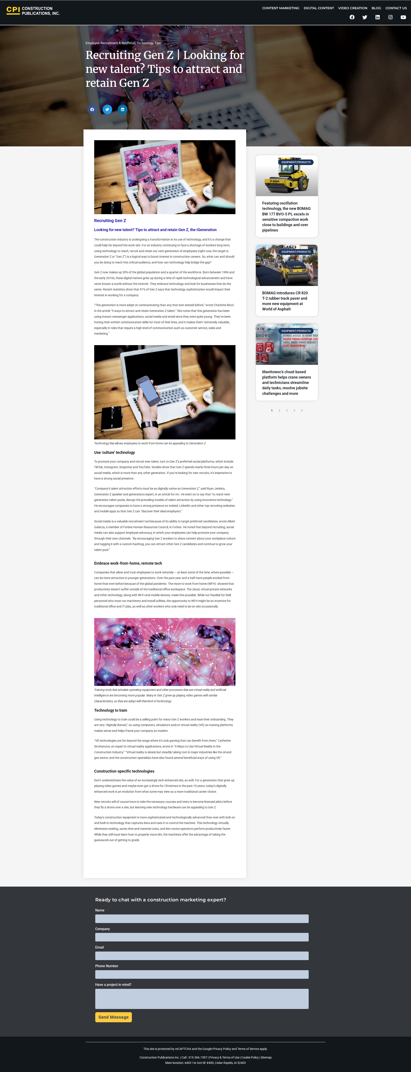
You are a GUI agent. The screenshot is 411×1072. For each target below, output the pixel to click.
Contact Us (396, 8)
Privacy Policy (222, 1049)
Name (100, 910)
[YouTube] (403, 17)
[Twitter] (365, 17)
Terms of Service (248, 1049)
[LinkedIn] (378, 17)
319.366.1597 (198, 1057)
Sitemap (266, 1057)
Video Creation (352, 8)
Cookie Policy (250, 1057)
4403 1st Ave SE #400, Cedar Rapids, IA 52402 (215, 1062)
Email (100, 947)
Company (102, 929)
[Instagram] (390, 17)
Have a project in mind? (113, 985)
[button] (92, 109)
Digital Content (319, 8)
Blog (376, 8)
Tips (158, 43)
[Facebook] (352, 17)
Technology (145, 43)
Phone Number (106, 966)
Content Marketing (280, 8)
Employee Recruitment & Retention (110, 43)
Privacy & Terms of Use (224, 1057)
